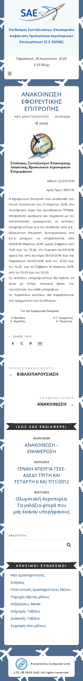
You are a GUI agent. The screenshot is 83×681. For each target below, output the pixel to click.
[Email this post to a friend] (40, 343)
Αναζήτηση (17, 535)
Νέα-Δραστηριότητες (32, 117)
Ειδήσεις (17, 582)
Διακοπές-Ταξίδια (25, 618)
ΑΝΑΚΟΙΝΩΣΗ (41, 402)
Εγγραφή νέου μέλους (28, 625)
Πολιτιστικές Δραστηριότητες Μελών (41, 589)
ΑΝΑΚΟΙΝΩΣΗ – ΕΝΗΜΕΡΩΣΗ (42, 448)
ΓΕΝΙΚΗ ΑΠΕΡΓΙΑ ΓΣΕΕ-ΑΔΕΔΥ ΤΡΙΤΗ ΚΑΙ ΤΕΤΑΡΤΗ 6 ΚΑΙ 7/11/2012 (41, 475)
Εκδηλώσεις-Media (25, 604)
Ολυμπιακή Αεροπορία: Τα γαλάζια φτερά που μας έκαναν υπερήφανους (41, 505)
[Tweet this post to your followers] (22, 343)
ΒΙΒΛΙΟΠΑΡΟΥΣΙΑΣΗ (41, 373)
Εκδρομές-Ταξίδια (25, 611)
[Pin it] (31, 343)
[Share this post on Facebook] (13, 343)
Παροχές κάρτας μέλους (30, 596)
